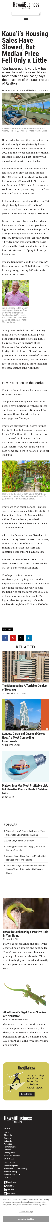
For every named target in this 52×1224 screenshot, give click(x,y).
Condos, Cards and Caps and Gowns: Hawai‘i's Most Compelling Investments (24, 737)
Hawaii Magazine (11, 1166)
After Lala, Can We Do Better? (20, 840)
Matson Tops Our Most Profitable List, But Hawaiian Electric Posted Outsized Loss (25, 789)
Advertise (8, 1144)
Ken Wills (10, 797)
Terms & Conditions (12, 1156)
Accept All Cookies (26, 1219)
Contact (7, 1150)
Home (18, 1121)
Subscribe (8, 1141)
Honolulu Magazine (12, 1174)
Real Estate (7, 629)
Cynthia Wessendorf (16, 693)
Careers (7, 1138)
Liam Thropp (12, 939)
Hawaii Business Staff (17, 1019)
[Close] (48, 1200)
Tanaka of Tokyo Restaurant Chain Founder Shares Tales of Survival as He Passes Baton (26, 869)
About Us (8, 1135)
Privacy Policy (9, 1153)
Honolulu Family (10, 1171)
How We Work (9, 1147)
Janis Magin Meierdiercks (35, 90)
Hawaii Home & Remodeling (15, 1169)
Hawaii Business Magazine (26, 6)
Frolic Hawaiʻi (9, 1163)
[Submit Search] (39, 13)
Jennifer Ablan (12, 745)
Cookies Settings (26, 1211)
